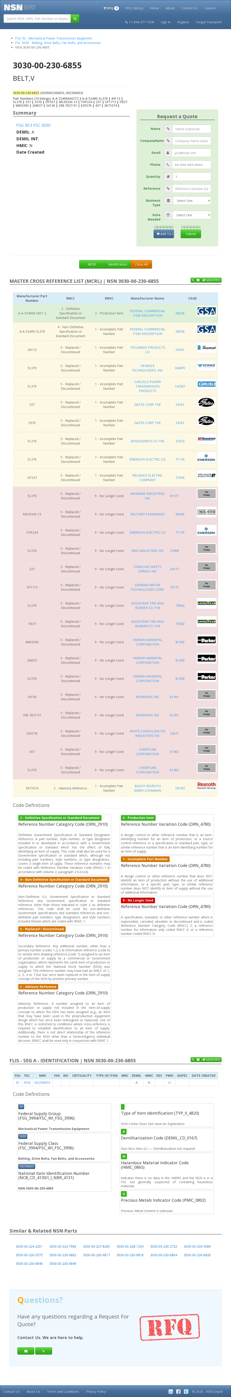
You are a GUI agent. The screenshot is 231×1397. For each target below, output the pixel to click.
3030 (27, 1082)
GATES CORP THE (147, 404)
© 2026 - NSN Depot (207, 1391)
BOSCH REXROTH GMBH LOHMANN (147, 788)
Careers (210, 8)
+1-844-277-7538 (141, 22)
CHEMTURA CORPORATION (147, 751)
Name (155, 129)
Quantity (153, 176)
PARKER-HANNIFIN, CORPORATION (147, 642)
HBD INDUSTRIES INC (147, 551)
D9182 (180, 788)
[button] (111, 7)
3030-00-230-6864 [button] (163, 1255)
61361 (174, 697)
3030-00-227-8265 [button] (96, 1246)
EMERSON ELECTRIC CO (147, 459)
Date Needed (154, 217)
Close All (141, 264)
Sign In (166, 22)
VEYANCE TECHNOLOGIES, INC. (148, 368)
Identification (117, 264)
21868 (174, 551)
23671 (174, 733)
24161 (180, 404)
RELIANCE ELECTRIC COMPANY (147, 477)
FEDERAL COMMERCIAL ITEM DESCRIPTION (147, 313)
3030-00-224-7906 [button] (62, 1246)
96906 (180, 514)
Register (183, 22)
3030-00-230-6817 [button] (96, 1255)
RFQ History (134, 8)
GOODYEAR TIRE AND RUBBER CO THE (147, 605)
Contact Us (189, 8)
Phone (155, 164)
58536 (180, 313)
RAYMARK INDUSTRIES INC (147, 495)
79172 (174, 587)
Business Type (153, 202)
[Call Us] (193, 280)
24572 (174, 569)
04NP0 (180, 368)
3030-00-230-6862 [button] (62, 1255)
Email (156, 152)
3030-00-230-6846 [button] (29, 1263)
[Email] (25, 1343)
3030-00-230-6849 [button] (62, 1263)
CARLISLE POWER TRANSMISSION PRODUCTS (147, 386)
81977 (174, 496)
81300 (180, 642)
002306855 (42, 1082)
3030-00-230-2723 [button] (163, 1246)
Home (154, 8)
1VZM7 (180, 386)
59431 (180, 350)
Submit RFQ (212, 280)
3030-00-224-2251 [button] (29, 1246)
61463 (174, 751)
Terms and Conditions (63, 1391)
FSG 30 (22, 125)
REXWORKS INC (147, 697)
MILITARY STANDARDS (147, 514)
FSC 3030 (41, 125)
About (170, 8)
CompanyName (152, 140)
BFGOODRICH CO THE (147, 441)
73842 (180, 605)
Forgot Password (208, 22)
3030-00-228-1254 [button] (130, 1246)
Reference (151, 188)
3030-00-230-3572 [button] (29, 1255)
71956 (180, 477)
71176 (180, 459)
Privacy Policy (96, 1391)
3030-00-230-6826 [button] (197, 1255)
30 (17, 1082)
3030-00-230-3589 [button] (197, 1246)
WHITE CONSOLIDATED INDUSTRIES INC (147, 733)
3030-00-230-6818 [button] (130, 1255)
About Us (33, 1391)
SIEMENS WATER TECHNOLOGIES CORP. (147, 587)
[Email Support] (198, 280)
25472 (180, 441)
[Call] (43, 1343)
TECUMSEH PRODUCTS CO (147, 349)
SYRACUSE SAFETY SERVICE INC (148, 569)
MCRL (92, 264)
